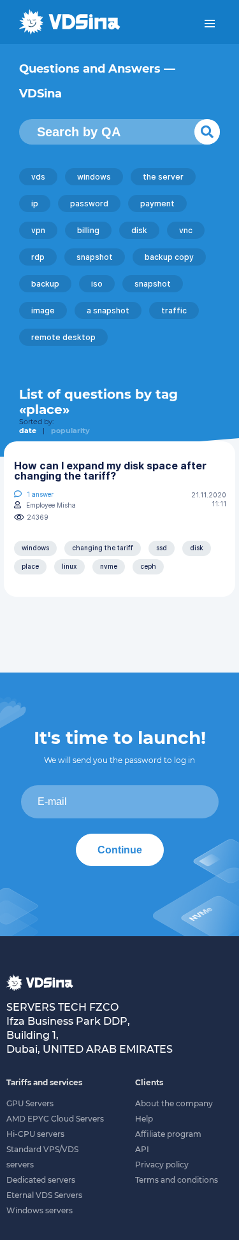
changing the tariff (102, 548)
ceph (148, 566)
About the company (174, 1103)
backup (45, 284)
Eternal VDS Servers (44, 1195)
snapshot (94, 257)
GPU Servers (30, 1103)
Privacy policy (162, 1164)
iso (97, 284)
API (142, 1149)
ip (34, 203)
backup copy (169, 257)
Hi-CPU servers (35, 1134)
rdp (38, 257)
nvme (108, 566)
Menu (209, 23)
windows (94, 177)
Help (144, 1118)
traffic (174, 310)
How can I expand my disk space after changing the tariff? (110, 470)
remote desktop (63, 337)
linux (69, 566)
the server (163, 177)
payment (157, 203)
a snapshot (108, 310)
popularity (70, 430)
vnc (185, 230)
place (30, 566)
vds (38, 177)
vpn (38, 230)
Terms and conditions (176, 1180)
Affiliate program (168, 1134)
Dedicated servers (40, 1180)
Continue (120, 849)
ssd (161, 548)
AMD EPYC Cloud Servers (55, 1118)
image (43, 310)
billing (88, 230)
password (89, 203)
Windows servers (39, 1210)
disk (139, 230)
